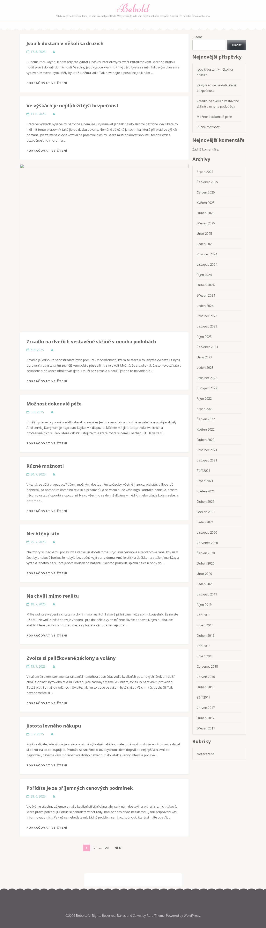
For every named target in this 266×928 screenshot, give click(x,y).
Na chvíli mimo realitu (52, 596)
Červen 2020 (206, 553)
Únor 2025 (204, 233)
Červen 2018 (206, 677)
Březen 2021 (206, 512)
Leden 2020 (205, 584)
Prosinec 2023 (207, 316)
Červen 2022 (206, 419)
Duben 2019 (205, 635)
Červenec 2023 (207, 347)
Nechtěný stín (43, 533)
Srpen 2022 (205, 409)
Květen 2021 (206, 491)
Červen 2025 (206, 192)
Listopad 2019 (207, 594)
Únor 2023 (204, 357)
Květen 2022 (206, 429)
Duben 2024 (205, 285)
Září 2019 (203, 615)
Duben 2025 (205, 213)
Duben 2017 (205, 718)
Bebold (133, 8)
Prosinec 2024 (207, 254)
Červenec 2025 (207, 182)
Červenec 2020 (207, 543)
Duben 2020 (205, 563)
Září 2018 (203, 646)
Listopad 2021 (207, 460)
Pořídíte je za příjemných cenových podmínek (79, 788)
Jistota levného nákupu (53, 725)
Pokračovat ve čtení (47, 83)
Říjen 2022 (204, 398)
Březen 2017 (206, 728)
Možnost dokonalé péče (54, 403)
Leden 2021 (205, 522)
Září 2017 (203, 697)
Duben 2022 (205, 440)
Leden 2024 (205, 306)
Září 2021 (203, 470)
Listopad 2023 (207, 326)
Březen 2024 (206, 295)
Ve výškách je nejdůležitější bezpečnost (72, 105)
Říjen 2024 (204, 275)
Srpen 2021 (205, 481)
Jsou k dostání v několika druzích (65, 43)
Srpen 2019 (205, 625)
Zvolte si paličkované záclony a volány (71, 658)
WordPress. (192, 915)
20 (108, 848)
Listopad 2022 (207, 388)
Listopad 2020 (207, 532)
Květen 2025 (206, 202)
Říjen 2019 (204, 604)
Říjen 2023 (204, 336)
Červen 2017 (206, 708)
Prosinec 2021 (207, 450)
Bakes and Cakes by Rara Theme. (141, 915)
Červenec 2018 (207, 666)
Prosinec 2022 (207, 378)
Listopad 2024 (207, 264)
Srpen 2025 (205, 172)
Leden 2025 (205, 244)
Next (119, 848)
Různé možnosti (45, 466)
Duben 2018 (205, 687)
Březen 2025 (206, 223)
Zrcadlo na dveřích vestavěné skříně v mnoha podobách (91, 341)
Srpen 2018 (205, 656)
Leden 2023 (205, 367)
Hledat (197, 37)
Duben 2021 (205, 501)
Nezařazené (205, 754)
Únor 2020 (204, 574)
